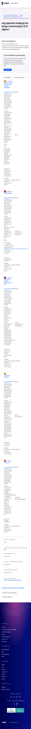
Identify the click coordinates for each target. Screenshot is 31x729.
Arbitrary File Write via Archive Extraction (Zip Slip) (8, 281)
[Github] (14, 704)
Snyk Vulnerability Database (10, 15)
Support (3, 687)
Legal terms (4, 671)
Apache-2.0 (7, 572)
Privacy (3, 674)
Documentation (5, 654)
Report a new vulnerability (9, 592)
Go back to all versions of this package (13, 588)
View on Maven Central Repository (12, 580)
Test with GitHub (5, 636)
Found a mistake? (7, 597)
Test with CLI (5, 639)
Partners (4, 627)
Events (3, 679)
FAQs (3, 656)
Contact (3, 669)
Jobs (3, 667)
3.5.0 (5, 549)
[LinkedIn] (20, 697)
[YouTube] (14, 697)
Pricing (3, 634)
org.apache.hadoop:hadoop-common (13, 16)
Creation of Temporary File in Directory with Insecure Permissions (8, 84)
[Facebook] (17, 697)
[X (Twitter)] (11, 697)
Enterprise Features (6, 632)
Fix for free (7, 69)
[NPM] (17, 704)
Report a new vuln (6, 689)
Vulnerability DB (5, 649)
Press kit (4, 676)
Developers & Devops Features (9, 629)
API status (4, 641)
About (3, 664)
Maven (21, 15)
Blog (3, 652)
